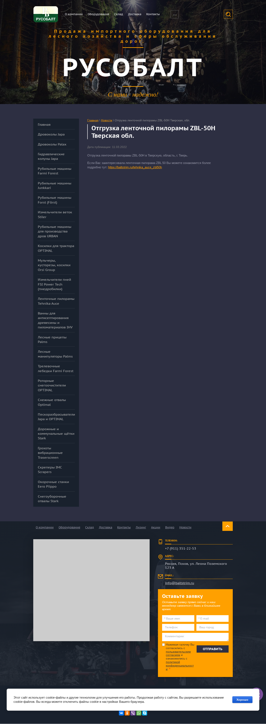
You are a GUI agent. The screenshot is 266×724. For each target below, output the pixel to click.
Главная (93, 120)
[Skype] (144, 712)
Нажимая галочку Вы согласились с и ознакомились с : (180, 657)
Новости (106, 120)
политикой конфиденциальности (180, 665)
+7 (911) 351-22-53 (180, 548)
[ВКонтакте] (121, 712)
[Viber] (133, 712)
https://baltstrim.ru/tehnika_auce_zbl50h (135, 167)
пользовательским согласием (178, 653)
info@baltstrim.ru (179, 583)
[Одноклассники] (127, 712)
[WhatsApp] (138, 712)
